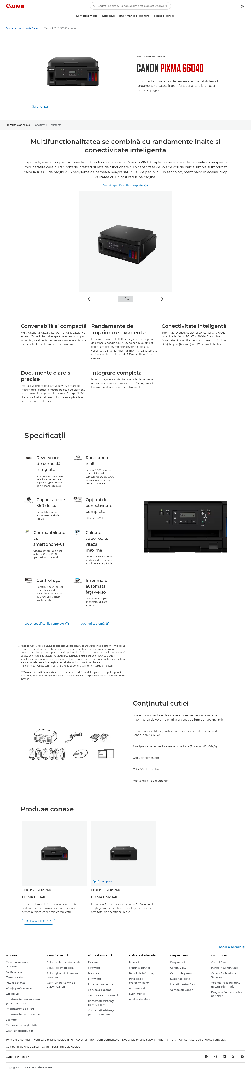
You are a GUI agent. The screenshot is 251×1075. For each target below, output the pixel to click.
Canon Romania (17, 1056)
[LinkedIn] (224, 1056)
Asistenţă (56, 124)
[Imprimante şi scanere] (151, 16)
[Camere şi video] (99, 16)
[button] (91, 299)
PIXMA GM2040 (104, 897)
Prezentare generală (18, 124)
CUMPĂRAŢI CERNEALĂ (38, 921)
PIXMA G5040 (33, 897)
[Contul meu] (242, 7)
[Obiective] (116, 16)
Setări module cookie (66, 1046)
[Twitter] (233, 1056)
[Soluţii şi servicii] (176, 16)
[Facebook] (206, 1056)
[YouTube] (242, 1056)
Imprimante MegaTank (151, 56)
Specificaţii (40, 124)
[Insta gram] (215, 1056)
